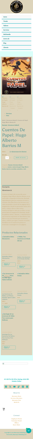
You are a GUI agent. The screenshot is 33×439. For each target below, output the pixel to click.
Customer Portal (16, 421)
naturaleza (20, 169)
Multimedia (6, 34)
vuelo (24, 169)
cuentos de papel (16, 167)
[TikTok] (19, 387)
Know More (16, 425)
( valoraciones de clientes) (18, 151)
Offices (16, 423)
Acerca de (6, 39)
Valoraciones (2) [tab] (7, 190)
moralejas (13, 169)
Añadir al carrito (21, 157)
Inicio (5, 17)
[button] (28, 60)
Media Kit (16, 402)
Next (7, 115)
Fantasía (4, 125)
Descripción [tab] (6, 187)
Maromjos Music (16, 396)
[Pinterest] (23, 387)
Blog (4, 43)
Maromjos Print (16, 400)
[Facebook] (6, 387)
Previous (9, 113)
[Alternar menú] (28, 30)
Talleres (5, 25)
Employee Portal (16, 419)
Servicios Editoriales (16, 398)
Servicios (6, 30)
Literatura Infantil (11, 120)
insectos (8, 169)
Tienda (5, 21)
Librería (5, 47)
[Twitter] (10, 387)
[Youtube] (14, 387)
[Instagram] (27, 387)
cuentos (10, 167)
